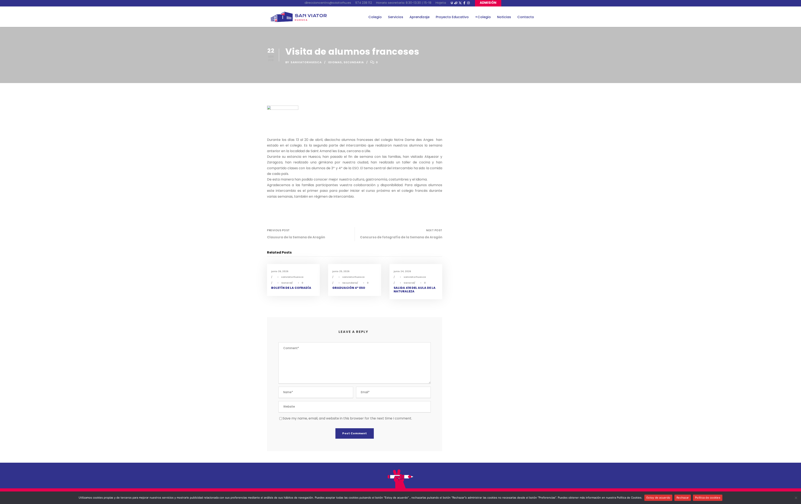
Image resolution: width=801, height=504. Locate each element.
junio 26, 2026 (279, 271)
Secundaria (354, 62)
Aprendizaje (419, 17)
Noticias (504, 17)
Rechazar (682, 497)
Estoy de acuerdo (658, 497)
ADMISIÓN (488, 2)
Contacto (525, 17)
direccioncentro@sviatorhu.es (328, 2)
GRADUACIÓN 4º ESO (348, 288)
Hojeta (441, 2)
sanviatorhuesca (306, 62)
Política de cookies (707, 497)
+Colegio (483, 17)
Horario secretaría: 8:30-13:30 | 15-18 (403, 2)
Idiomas (335, 62)
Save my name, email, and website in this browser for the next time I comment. (347, 418)
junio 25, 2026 (340, 271)
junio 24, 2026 (402, 271)
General (286, 282)
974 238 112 (363, 2)
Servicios (395, 17)
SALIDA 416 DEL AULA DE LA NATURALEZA (415, 289)
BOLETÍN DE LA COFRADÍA (291, 288)
